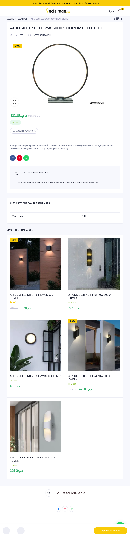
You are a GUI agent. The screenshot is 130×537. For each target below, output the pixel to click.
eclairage (22, 19)
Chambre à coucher (47, 145)
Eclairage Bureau (83, 145)
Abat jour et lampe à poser (23, 145)
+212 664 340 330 (70, 493)
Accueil (10, 19)
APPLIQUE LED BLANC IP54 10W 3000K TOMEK (32, 459)
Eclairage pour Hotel (102, 145)
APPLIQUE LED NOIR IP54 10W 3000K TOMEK (31, 296)
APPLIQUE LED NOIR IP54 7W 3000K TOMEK (35, 376)
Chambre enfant (66, 145)
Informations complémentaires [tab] (30, 203)
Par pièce (54, 148)
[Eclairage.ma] (57, 10)
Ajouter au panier (111, 530)
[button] (14, 102)
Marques (44, 148)
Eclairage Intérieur (30, 148)
